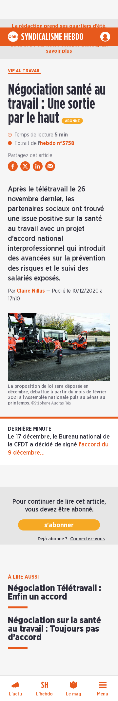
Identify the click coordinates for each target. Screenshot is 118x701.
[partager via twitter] (25, 166)
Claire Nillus (31, 291)
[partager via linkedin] (38, 166)
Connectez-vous (87, 539)
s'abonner (59, 525)
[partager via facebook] (13, 166)
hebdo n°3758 (57, 143)
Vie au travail (24, 71)
